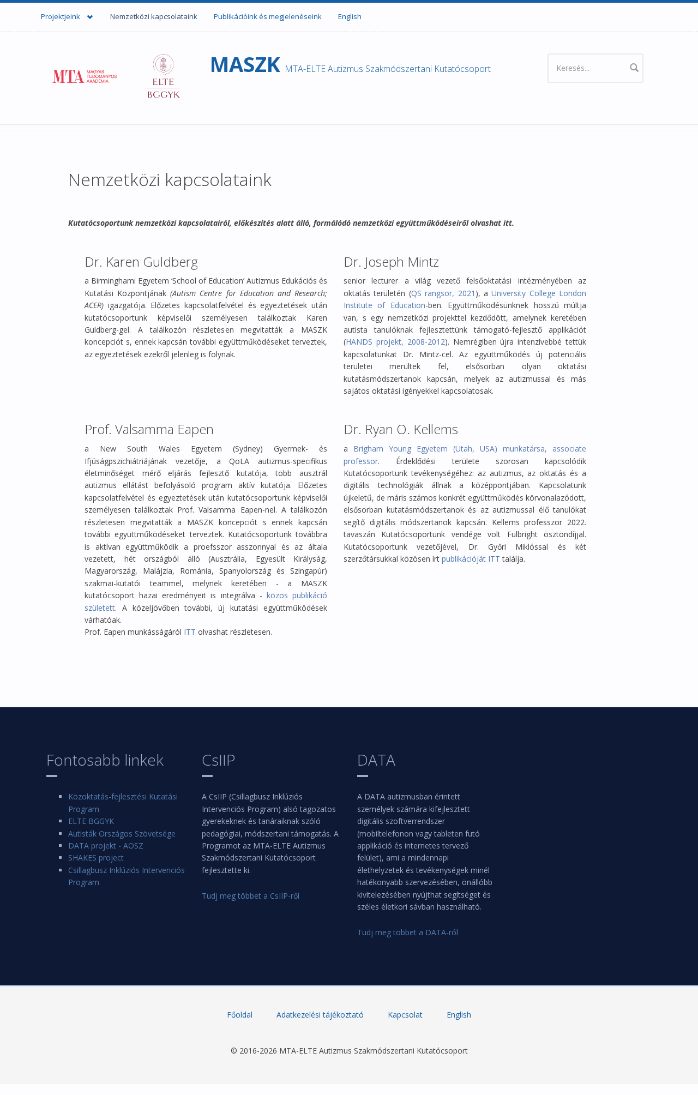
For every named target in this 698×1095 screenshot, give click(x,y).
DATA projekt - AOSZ (105, 845)
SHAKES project (96, 857)
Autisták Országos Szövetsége (122, 833)
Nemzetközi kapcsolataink (153, 16)
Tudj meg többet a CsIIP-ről (250, 896)
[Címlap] (115, 75)
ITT (190, 632)
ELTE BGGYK (91, 821)
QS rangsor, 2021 (443, 293)
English (350, 16)
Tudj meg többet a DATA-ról (407, 932)
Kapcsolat (405, 1014)
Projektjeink (55, 14)
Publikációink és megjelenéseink (268, 16)
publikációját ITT (471, 558)
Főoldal (239, 1014)
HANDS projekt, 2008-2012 (395, 341)
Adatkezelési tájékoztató (320, 1014)
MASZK (245, 64)
